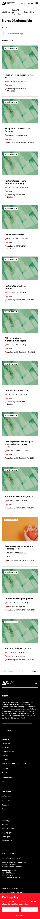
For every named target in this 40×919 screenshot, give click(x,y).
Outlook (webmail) (9, 777)
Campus (5, 809)
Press (4, 813)
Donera (8, 730)
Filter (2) (7, 28)
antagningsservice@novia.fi (12, 877)
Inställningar (20, 916)
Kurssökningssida (30, 12)
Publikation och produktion (12, 817)
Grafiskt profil (7, 821)
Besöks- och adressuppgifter (12, 888)
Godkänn (29, 910)
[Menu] (37, 3)
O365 (4, 782)
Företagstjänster (8, 751)
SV (22, 3)
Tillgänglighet (7, 833)
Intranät (5, 768)
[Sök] (4, 33)
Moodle (5, 773)
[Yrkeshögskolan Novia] (8, 3)
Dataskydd (6, 837)
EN (29, 683)
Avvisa (10, 910)
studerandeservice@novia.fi (12, 867)
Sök (32, 3)
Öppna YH (5, 805)
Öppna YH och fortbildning (16, 12)
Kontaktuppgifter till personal (13, 892)
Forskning (5, 747)
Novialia (5, 825)
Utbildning (6, 12)
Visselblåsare (7, 841)
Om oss (5, 755)
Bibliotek (5, 759)
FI (32, 683)
